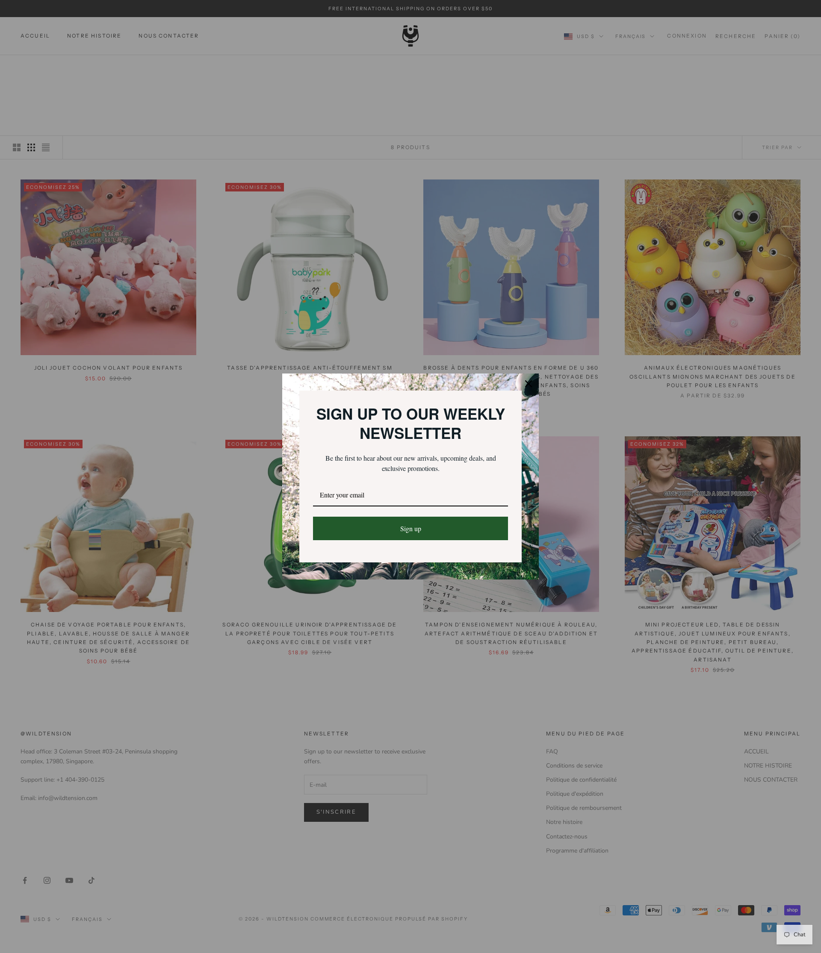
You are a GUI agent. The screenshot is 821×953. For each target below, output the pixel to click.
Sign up (410, 528)
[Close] (528, 384)
